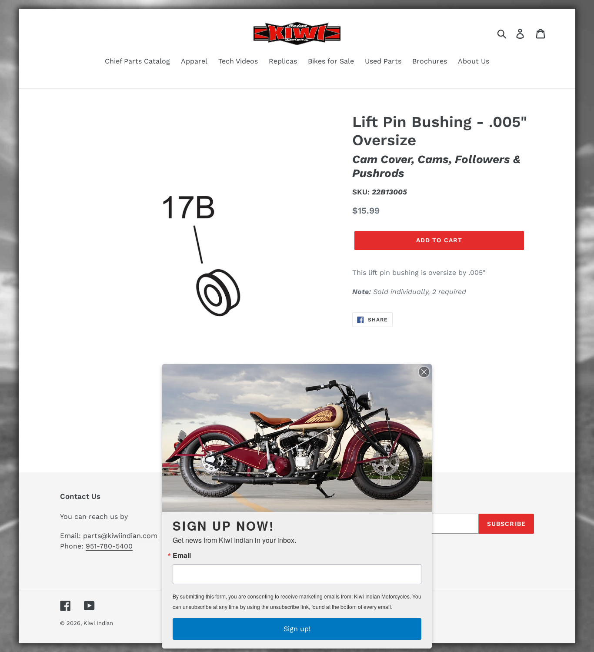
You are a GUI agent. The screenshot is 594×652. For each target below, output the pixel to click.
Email (182, 555)
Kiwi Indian (98, 623)
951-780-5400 (109, 546)
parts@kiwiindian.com (120, 536)
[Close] (424, 372)
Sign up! (297, 629)
